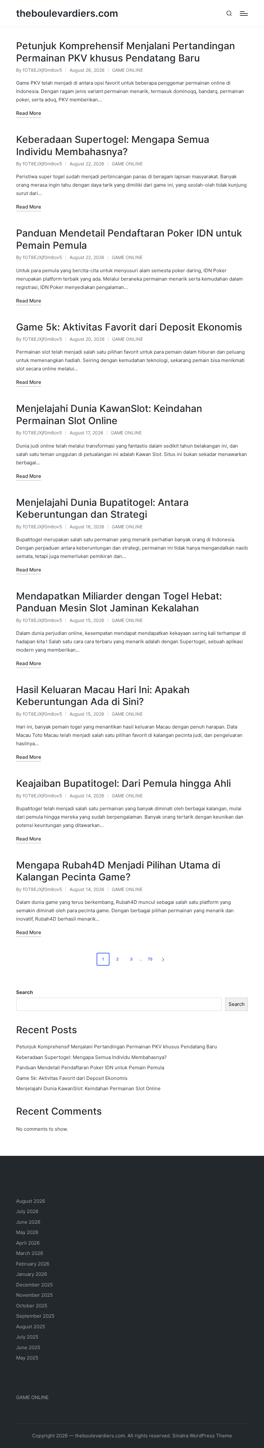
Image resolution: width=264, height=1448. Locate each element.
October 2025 (31, 1306)
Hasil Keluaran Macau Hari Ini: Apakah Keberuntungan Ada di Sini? (103, 696)
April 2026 (28, 1243)
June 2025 (28, 1347)
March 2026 (29, 1253)
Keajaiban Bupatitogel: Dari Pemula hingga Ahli (123, 783)
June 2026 (28, 1222)
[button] (164, 959)
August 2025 (30, 1326)
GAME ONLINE (127, 70)
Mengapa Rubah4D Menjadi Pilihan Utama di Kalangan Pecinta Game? (118, 871)
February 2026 (32, 1264)
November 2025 (34, 1295)
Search (24, 992)
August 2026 (30, 1201)
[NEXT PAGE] (162, 959)
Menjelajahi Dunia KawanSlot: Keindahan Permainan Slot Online (109, 414)
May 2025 (27, 1358)
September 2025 (35, 1316)
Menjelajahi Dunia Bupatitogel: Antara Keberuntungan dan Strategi (102, 508)
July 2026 (27, 1211)
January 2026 (31, 1274)
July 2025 (27, 1337)
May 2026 (27, 1232)
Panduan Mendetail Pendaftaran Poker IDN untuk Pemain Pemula (90, 1067)
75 (150, 959)
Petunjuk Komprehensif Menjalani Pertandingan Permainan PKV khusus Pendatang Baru (125, 52)
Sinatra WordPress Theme (202, 1436)
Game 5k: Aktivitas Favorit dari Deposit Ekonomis (129, 327)
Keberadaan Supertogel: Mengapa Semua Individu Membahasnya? (112, 145)
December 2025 (34, 1285)
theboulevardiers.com (67, 13)
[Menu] (244, 13)
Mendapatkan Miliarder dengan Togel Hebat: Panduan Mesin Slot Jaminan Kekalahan (119, 602)
